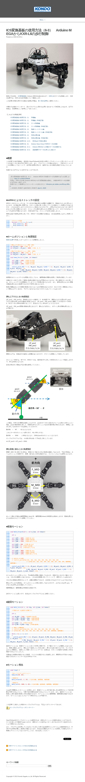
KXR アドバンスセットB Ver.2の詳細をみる (23, 750)
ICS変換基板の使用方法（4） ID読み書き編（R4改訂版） (30, 138)
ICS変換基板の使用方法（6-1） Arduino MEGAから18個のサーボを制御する (36, 147)
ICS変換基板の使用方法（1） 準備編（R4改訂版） (28, 120)
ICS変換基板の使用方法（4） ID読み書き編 (25, 135)
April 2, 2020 (42, 188)
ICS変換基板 (22, 96)
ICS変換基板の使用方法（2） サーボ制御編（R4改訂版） (30, 126)
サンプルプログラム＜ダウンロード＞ (22, 707)
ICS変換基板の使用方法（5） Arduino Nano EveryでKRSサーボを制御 (34, 144)
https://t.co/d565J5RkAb (22, 178)
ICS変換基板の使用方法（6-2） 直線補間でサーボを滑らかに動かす (33, 150)
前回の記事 (9, 240)
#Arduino (49, 184)
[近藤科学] (42, 7)
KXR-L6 (51, 96)
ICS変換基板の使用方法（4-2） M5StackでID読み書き (29, 141)
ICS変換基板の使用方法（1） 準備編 (23, 117)
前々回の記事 (42, 101)
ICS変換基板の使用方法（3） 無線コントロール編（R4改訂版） (32, 132)
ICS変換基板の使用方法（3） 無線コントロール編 (27, 129)
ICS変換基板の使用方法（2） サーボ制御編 (25, 123)
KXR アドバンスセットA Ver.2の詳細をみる (23, 746)
